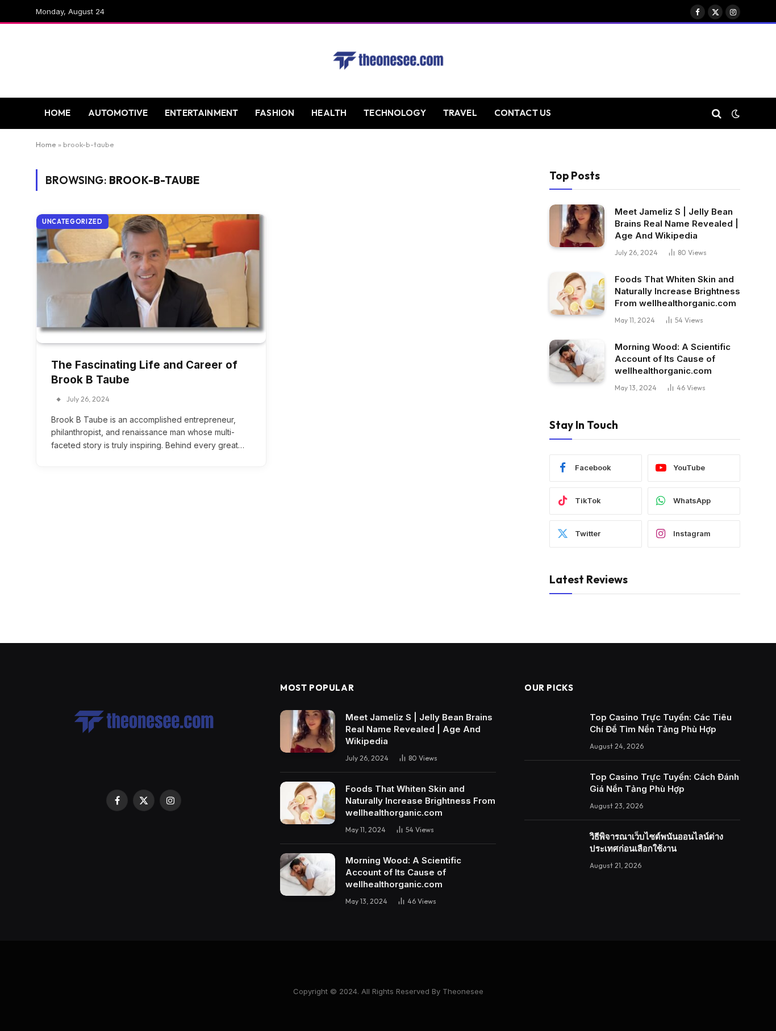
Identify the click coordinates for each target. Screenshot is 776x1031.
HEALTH (329, 112)
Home (46, 144)
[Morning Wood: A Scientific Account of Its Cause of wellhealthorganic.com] (576, 361)
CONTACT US (523, 112)
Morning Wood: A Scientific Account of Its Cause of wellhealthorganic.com (673, 358)
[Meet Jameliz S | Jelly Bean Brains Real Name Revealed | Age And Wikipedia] (576, 225)
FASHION (274, 112)
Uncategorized (72, 222)
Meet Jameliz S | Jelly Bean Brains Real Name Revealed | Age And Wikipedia (677, 223)
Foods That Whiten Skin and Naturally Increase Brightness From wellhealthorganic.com (677, 291)
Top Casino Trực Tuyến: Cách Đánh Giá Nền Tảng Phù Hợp (664, 782)
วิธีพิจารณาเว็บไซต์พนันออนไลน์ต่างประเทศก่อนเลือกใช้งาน (656, 842)
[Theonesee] (388, 61)
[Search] (717, 113)
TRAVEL (460, 112)
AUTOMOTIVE (118, 112)
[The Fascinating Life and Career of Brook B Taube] (151, 278)
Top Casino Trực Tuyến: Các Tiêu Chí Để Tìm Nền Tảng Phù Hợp (661, 723)
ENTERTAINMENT (201, 112)
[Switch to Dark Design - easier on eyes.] (734, 113)
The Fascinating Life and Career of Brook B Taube (144, 372)
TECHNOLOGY (395, 112)
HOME (57, 112)
